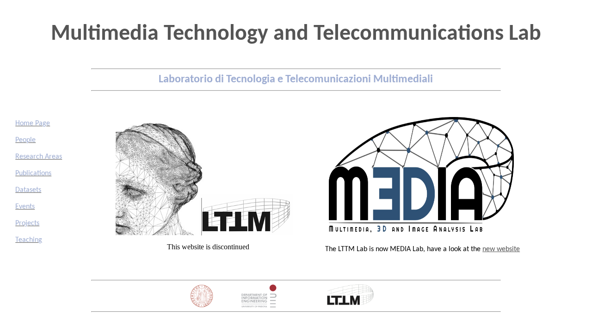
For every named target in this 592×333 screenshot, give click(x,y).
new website (501, 249)
